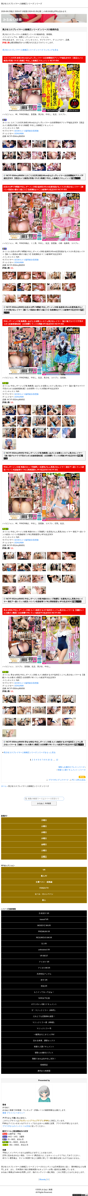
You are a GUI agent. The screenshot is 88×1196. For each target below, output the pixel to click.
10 (49, 760)
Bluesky (43, 1179)
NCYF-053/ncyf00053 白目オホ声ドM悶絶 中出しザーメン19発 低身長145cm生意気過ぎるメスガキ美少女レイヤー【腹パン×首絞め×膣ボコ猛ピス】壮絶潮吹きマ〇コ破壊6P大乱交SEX (44, 310)
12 (57, 760)
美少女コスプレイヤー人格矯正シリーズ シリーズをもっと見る (30, 752)
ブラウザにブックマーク (58, 780)
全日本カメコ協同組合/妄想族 (26, 131)
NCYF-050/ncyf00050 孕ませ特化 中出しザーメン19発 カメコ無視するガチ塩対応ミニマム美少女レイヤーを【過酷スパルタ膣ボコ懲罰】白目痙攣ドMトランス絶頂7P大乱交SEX (43, 743)
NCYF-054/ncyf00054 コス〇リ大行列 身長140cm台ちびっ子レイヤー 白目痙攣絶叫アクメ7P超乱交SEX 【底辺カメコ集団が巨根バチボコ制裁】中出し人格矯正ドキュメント (43, 176)
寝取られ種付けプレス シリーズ (71, 767)
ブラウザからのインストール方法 (16, 1126)
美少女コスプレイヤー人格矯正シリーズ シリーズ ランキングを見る (30, 50)
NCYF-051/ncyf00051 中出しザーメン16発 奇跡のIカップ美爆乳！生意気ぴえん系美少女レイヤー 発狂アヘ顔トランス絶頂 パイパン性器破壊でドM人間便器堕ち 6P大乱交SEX (43, 600)
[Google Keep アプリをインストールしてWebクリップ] (82, 777)
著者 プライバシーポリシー (13, 1113)
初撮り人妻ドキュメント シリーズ (72, 770)
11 (51, 760)
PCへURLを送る (79, 780)
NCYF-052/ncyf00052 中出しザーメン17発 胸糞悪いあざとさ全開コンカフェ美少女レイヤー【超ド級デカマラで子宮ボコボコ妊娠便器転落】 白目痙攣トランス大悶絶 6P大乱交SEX (43, 455)
